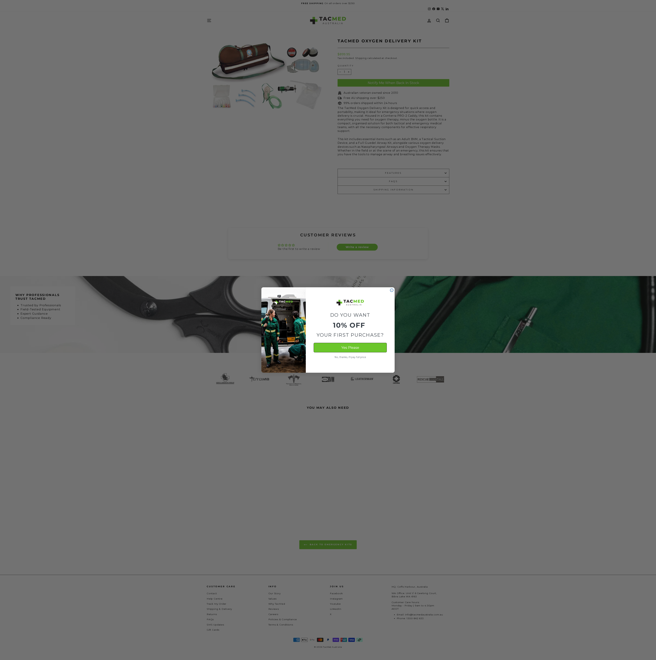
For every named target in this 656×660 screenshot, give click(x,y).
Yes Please (350, 348)
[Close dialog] (391, 290)
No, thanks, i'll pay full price (350, 357)
